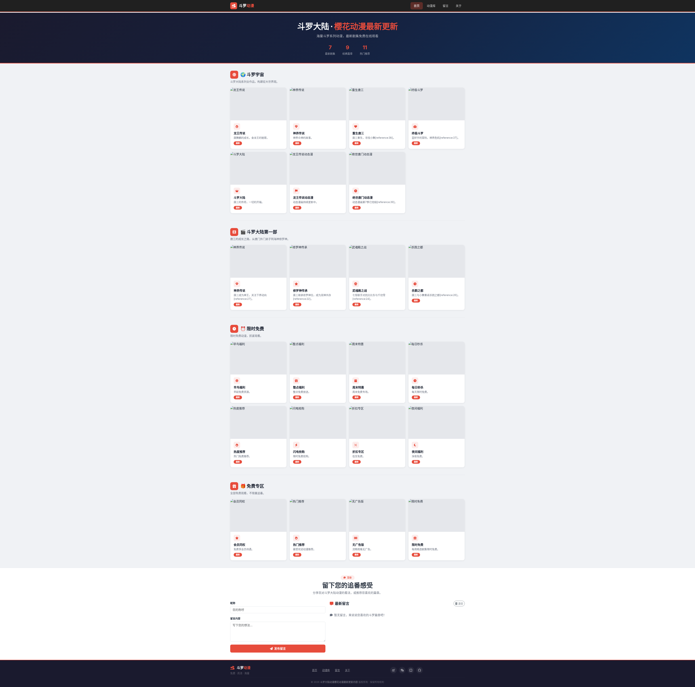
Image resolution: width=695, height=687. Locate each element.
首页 (417, 6)
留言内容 (235, 618)
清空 (460, 603)
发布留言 (280, 648)
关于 (459, 6)
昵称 (232, 603)
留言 (445, 6)
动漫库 (431, 6)
